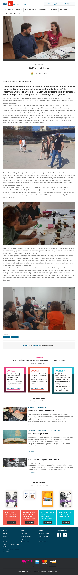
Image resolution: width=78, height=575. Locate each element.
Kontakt (5, 541)
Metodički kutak (44, 9)
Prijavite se (26, 345)
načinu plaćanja (52, 566)
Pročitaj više (31, 424)
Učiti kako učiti (15, 337)
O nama (5, 536)
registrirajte (36, 345)
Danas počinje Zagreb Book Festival (44, 460)
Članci (6, 13)
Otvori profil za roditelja (61, 390)
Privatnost (41, 539)
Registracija (59, 4)
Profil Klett (5, 533)
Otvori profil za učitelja (13, 388)
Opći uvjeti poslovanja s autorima (11, 549)
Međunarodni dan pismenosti (41, 410)
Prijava (50, 4)
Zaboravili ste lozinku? (44, 536)
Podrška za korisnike (44, 533)
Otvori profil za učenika (37, 388)
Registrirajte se (24, 539)
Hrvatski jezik (6, 337)
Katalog (10, 9)
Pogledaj (13, 522)
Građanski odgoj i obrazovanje (46, 457)
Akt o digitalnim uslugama (9, 551)
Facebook (59, 535)
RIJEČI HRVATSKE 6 (47, 512)
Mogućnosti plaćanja (26, 536)
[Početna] (8, 4)
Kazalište (57, 430)
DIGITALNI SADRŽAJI (30, 9)
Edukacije (54, 9)
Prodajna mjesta (25, 541)
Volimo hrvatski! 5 (65, 512)
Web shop (13, 13)
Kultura (50, 430)
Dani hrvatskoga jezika (38, 434)
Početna (5, 10)
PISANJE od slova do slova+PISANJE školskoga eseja (29, 514)
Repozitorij (63, 9)
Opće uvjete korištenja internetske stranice (11, 545)
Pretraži (19, 14)
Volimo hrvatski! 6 (11, 512)
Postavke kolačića (43, 541)
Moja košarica (70, 4)
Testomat (19, 9)
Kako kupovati (24, 533)
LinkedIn (65, 535)
